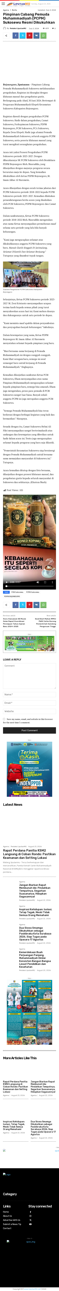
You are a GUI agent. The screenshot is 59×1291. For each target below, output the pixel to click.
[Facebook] (16, 35)
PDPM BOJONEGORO (12, 596)
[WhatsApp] (43, 35)
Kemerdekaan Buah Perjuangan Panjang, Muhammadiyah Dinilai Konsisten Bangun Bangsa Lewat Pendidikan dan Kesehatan (35, 959)
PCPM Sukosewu (32, 592)
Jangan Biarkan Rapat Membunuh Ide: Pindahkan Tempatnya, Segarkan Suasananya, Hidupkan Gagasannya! (34, 891)
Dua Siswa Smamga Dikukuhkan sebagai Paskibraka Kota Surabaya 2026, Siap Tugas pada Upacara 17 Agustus (35, 933)
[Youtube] (30, 1224)
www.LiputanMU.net (32, 1289)
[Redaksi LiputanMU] (5, 28)
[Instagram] (30, 1216)
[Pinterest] (29, 35)
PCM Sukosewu (17, 592)
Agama (6, 10)
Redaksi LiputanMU (18, 28)
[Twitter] (23, 35)
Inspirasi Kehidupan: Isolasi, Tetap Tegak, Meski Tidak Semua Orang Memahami (35, 912)
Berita (14, 10)
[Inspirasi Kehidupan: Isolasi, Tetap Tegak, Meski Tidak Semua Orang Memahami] (10, 912)
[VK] (36, 35)
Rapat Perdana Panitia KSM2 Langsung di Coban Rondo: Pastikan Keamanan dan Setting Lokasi (29, 854)
